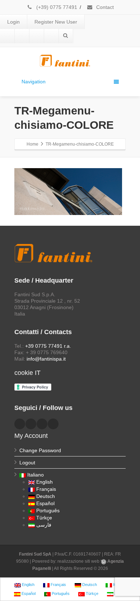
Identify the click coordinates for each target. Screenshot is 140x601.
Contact (104, 7)
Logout (27, 462)
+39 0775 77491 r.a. (48, 346)
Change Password (40, 450)
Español (45, 503)
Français (46, 489)
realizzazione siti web (78, 561)
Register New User (55, 22)
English (44, 482)
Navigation (34, 81)
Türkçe (44, 518)
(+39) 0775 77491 (56, 7)
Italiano (35, 475)
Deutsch (45, 496)
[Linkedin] (22, 36)
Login (13, 22)
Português (48, 510)
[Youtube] (36, 36)
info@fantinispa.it (46, 359)
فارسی (43, 525)
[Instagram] (51, 36)
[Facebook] (7, 36)
